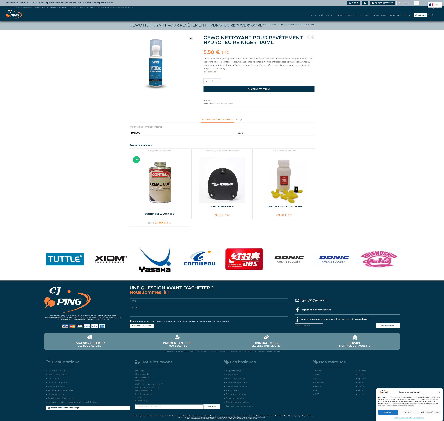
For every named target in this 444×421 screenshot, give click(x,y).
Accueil (236, 24)
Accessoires (210, 151)
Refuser (408, 412)
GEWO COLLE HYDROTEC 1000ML (284, 206)
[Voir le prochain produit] (312, 37)
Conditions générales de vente (62, 398)
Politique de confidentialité (403, 417)
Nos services (53, 378)
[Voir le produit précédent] (308, 37)
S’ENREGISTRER (388, 326)
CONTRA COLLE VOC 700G (159, 214)
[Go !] (416, 3)
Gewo (240, 133)
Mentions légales (418, 417)
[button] (439, 392)
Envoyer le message (141, 326)
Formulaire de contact (58, 375)
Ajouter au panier (259, 89)
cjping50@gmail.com (315, 300)
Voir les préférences (430, 412)
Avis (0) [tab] (239, 120)
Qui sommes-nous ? (57, 371)
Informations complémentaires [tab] (217, 120)
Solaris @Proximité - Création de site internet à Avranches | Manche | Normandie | (230, 418)
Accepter (388, 412)
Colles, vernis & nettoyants (251, 24)
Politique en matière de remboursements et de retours (73, 402)
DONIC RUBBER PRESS (222, 206)
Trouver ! (212, 407)
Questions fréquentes (58, 382)
